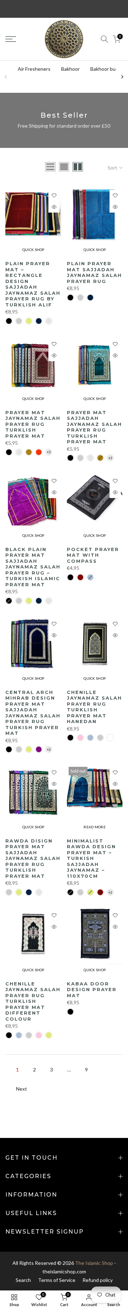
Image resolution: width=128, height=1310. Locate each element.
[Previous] (6, 76)
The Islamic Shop (94, 1263)
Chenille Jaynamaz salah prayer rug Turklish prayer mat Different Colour (32, 1001)
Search (23, 1280)
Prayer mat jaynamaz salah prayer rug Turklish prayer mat (32, 424)
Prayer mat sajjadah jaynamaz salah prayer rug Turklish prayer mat (94, 427)
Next (21, 1089)
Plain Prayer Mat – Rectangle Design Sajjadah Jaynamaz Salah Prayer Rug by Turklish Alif (32, 284)
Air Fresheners (34, 69)
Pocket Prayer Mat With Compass (93, 555)
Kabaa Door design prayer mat (92, 989)
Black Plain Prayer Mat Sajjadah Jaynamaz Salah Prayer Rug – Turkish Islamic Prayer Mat (32, 566)
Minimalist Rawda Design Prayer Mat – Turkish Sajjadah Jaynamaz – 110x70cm (91, 858)
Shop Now (110, 9)
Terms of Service (56, 1280)
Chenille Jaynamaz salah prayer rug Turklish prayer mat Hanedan (94, 706)
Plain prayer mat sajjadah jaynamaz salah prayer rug (94, 272)
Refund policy (97, 1280)
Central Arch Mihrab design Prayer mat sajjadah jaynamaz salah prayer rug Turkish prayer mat (32, 712)
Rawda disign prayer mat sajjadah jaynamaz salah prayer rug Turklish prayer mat (32, 858)
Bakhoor (70, 69)
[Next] (122, 76)
